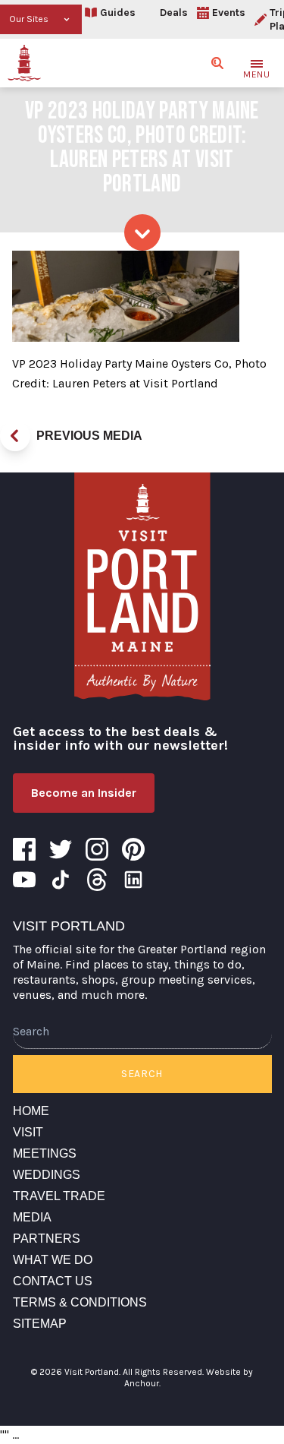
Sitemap (40, 1323)
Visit (28, 1132)
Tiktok (60, 879)
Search (142, 1073)
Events (228, 12)
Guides (118, 12)
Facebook (24, 849)
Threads (97, 879)
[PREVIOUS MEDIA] (15, 436)
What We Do (52, 1259)
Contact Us (52, 1281)
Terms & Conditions (80, 1302)
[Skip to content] (142, 232)
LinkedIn (133, 879)
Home (31, 1110)
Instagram (97, 849)
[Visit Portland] (24, 63)
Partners (46, 1238)
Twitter (60, 849)
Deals (174, 12)
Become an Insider (83, 792)
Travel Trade (59, 1196)
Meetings (44, 1153)
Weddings (46, 1174)
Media (32, 1217)
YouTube (24, 879)
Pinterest (133, 849)
